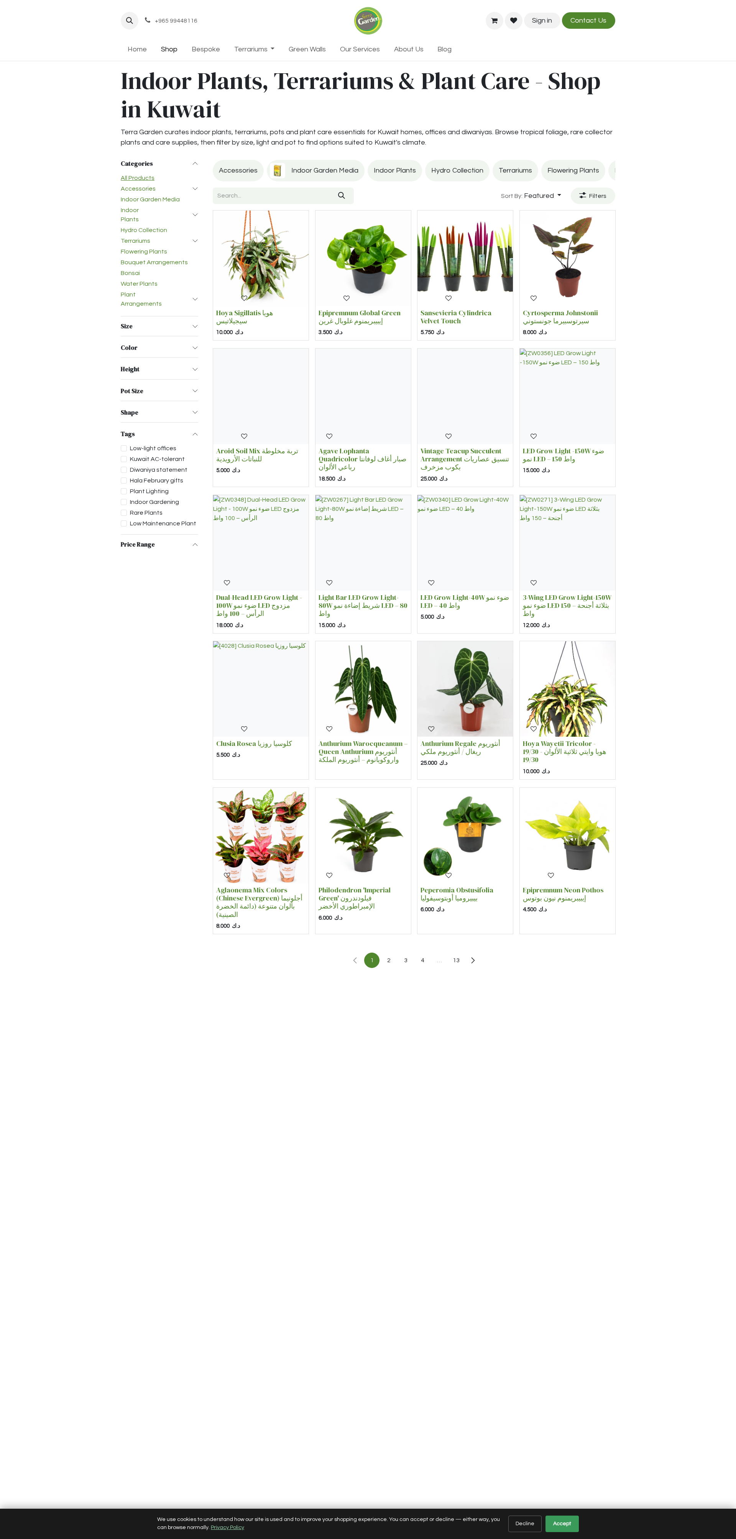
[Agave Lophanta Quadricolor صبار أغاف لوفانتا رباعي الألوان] (363, 396)
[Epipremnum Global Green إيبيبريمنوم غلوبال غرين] (363, 258)
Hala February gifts (156, 480)
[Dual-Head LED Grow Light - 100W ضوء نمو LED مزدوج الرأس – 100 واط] (261, 543)
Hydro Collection (144, 230)
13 (456, 960)
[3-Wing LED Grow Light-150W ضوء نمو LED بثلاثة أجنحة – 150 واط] (567, 543)
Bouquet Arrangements (154, 262)
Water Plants (139, 284)
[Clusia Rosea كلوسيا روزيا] (261, 689)
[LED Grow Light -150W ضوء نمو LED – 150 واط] (567, 396)
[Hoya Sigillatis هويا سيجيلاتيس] (261, 258)
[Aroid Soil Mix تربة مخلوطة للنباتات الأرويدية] (261, 396)
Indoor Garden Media (150, 199)
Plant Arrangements (141, 299)
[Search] (342, 196)
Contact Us (588, 20)
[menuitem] (137, 49)
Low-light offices (153, 448)
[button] (129, 21)
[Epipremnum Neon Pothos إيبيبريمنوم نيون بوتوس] (567, 835)
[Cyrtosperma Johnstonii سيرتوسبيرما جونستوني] (567, 258)
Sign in (542, 20)
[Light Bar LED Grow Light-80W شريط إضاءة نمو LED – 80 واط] (363, 543)
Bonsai (130, 273)
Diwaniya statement (158, 470)
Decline (525, 1523)
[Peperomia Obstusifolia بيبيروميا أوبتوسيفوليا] (465, 835)
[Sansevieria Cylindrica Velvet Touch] (465, 258)
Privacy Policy (227, 1527)
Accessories (138, 189)
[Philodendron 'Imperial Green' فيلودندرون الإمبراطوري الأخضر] (363, 835)
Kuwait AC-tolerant (157, 459)
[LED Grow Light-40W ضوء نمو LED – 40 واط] (465, 543)
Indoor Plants (130, 214)
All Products (137, 178)
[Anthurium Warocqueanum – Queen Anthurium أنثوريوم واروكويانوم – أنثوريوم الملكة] (363, 689)
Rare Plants (146, 513)
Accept (562, 1523)
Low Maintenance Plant (163, 523)
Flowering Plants (144, 252)
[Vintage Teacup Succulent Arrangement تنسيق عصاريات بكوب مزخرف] (465, 396)
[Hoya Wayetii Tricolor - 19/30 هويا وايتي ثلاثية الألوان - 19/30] (567, 689)
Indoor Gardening (154, 502)
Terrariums (135, 241)
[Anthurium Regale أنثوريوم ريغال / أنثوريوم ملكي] (465, 689)
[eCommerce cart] (494, 21)
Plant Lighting (149, 491)
